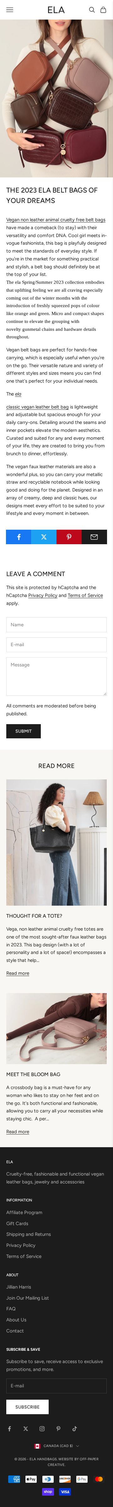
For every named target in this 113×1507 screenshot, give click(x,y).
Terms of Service (85, 595)
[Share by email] (94, 537)
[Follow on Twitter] (26, 1429)
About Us (16, 1320)
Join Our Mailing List (27, 1298)
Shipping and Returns (28, 1234)
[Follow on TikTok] (75, 1429)
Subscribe (27, 1407)
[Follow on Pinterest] (58, 1429)
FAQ (11, 1309)
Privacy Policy (42, 595)
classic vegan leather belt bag (37, 407)
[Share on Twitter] (43, 537)
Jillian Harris (18, 1287)
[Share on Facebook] (18, 537)
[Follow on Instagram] (42, 1429)
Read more (17, 973)
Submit (23, 731)
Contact (15, 1331)
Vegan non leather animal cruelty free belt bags (55, 220)
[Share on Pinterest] (69, 537)
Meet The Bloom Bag (33, 1074)
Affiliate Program (24, 1212)
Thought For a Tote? (34, 916)
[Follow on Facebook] (9, 1429)
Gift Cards (17, 1223)
